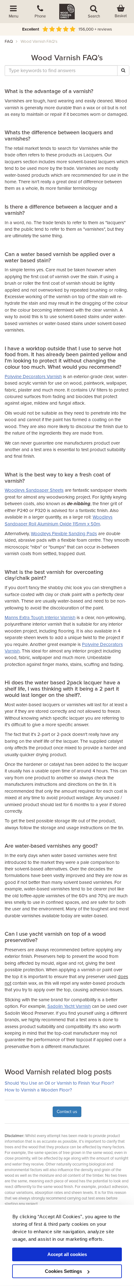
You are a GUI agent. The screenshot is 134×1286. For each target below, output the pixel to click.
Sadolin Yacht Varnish (69, 1006)
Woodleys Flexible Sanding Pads (64, 533)
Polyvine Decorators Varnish (33, 376)
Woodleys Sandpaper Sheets (34, 490)
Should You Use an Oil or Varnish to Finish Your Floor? (59, 1083)
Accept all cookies (67, 1254)
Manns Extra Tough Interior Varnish (40, 617)
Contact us (67, 1111)
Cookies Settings (63, 1271)
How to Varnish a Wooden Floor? (38, 1090)
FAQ (9, 41)
